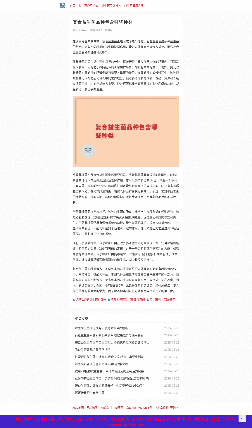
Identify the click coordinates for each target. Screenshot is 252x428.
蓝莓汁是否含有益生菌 (89, 393)
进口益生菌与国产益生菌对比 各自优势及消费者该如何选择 (112, 342)
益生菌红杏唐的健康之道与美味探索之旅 (101, 364)
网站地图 (92, 407)
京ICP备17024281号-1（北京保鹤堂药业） (152, 407)
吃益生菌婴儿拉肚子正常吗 (92, 350)
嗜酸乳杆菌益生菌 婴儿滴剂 (128, 299)
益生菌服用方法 (134, 5)
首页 (72, 5)
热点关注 (106, 407)
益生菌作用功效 (88, 5)
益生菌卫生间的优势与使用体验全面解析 (101, 328)
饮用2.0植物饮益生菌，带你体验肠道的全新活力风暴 (109, 371)
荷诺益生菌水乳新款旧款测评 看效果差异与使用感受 (109, 335)
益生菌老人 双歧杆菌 (162, 299)
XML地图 (78, 407)
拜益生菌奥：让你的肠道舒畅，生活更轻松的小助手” (109, 386)
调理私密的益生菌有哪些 (91, 299)
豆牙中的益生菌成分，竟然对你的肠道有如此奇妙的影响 (112, 378)
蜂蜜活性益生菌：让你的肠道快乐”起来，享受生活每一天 (112, 357)
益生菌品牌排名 (111, 5)
